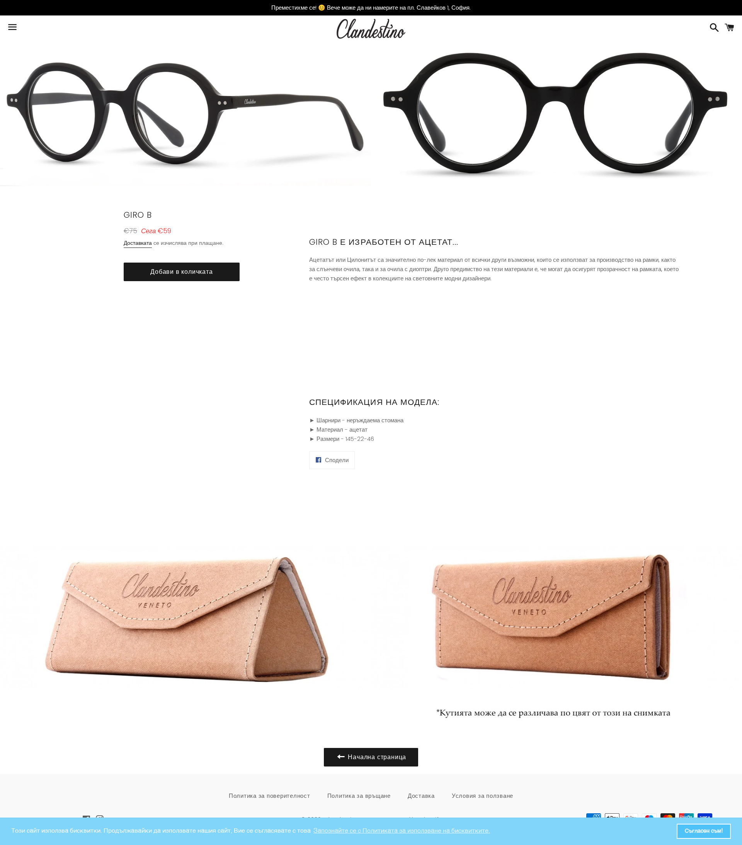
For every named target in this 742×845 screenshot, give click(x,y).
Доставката (138, 243)
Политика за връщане (359, 796)
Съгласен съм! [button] (704, 831)
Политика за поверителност (269, 796)
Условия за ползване (482, 796)
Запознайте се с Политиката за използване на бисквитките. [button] (401, 831)
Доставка (421, 796)
